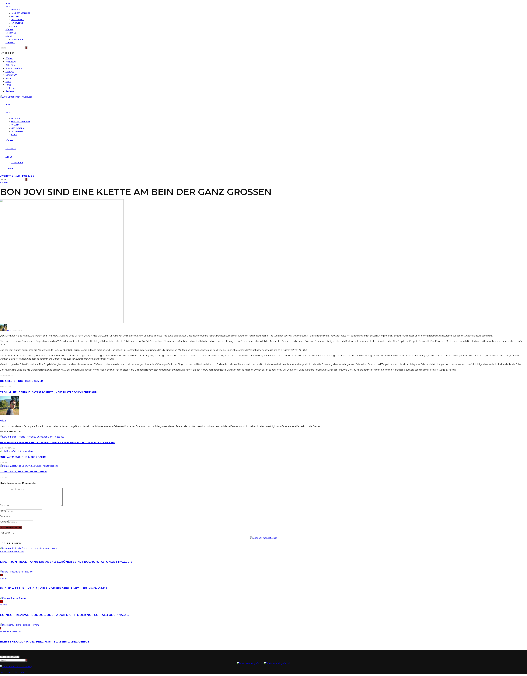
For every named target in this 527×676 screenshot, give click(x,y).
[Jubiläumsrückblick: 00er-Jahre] (16, 451)
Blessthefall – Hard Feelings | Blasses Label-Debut (44, 641)
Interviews (17, 23)
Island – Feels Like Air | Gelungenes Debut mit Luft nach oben (53, 588)
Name (3, 510)
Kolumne (16, 16)
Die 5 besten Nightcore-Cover (21, 381)
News (14, 26)
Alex (9, 330)
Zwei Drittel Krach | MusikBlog (17, 176)
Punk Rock (10, 88)
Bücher (9, 30)
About (8, 36)
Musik (8, 7)
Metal (8, 78)
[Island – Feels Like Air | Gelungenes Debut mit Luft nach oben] (16, 571)
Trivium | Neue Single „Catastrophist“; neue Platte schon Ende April (49, 392)
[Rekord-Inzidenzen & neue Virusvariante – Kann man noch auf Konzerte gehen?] (32, 436)
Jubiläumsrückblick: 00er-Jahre (23, 457)
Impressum (5, 672)
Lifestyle (10, 33)
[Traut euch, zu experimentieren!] (29, 466)
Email (3, 516)
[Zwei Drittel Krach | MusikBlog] (16, 666)
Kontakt (10, 43)
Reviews (15, 10)
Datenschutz (20, 672)
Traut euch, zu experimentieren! (23, 471)
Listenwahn (17, 20)
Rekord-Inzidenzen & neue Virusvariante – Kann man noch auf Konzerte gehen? (57, 442)
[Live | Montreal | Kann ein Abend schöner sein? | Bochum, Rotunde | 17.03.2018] (29, 548)
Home (8, 3)
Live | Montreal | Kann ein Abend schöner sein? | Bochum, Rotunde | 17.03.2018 (66, 561)
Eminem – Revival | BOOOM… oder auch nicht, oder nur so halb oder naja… (64, 615)
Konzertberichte (20, 13)
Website (4, 521)
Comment (5, 505)
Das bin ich (17, 39)
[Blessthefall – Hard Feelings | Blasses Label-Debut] (19, 625)
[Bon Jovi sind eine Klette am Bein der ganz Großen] (62, 322)
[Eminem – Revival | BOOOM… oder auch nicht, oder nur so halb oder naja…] (13, 598)
